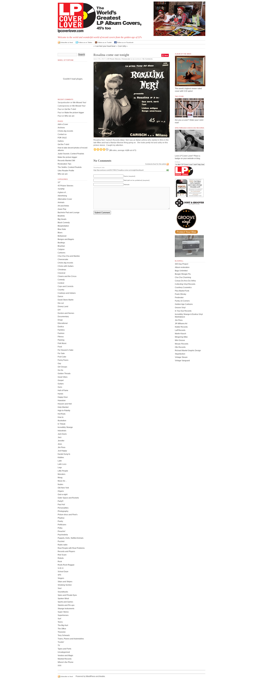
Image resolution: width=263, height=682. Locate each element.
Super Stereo (63, 612)
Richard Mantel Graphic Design (188, 350)
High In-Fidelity (64, 410)
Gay (59, 363)
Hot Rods (61, 414)
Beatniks (61, 216)
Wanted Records (65, 659)
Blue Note (62, 229)
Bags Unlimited (181, 271)
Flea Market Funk (182, 291)
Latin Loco (62, 464)
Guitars (61, 384)
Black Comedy (64, 222)
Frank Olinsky (180, 294)
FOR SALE (62, 138)
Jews (60, 444)
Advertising (62, 196)
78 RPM (61, 189)
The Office (62, 629)
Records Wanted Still (66, 160)
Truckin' (61, 642)
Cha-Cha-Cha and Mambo (69, 256)
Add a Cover (63, 124)
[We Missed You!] (190, 83)
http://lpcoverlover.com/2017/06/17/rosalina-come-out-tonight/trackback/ (118, 170)
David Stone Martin (66, 300)
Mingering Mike (181, 337)
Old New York (63, 488)
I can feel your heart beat (105, 46)
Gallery (61, 141)
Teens (60, 622)
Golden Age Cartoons (184, 304)
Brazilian (61, 246)
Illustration (62, 421)
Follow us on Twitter (85, 42)
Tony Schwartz (64, 635)
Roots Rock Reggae (66, 565)
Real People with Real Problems (71, 548)
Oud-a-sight (62, 494)
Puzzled (61, 541)
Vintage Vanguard (182, 361)
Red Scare (62, 555)
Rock (60, 561)
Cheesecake (125, 59)
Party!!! (60, 501)
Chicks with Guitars (66, 266)
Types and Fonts (64, 649)
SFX (59, 575)
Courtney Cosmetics (183, 287)
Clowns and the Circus (67, 276)
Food (60, 347)
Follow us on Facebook (125, 42)
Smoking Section (65, 585)
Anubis (102, 676)
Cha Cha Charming (183, 277)
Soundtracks (63, 592)
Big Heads (62, 219)
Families (61, 330)
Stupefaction (180, 354)
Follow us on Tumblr (105, 42)
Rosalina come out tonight (111, 55)
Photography (63, 511)
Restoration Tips (64, 164)
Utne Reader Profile (66, 171)
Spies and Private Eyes (67, 595)
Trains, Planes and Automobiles (71, 639)
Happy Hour (63, 397)
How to (60, 417)
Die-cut (61, 303)
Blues (60, 233)
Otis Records (180, 347)
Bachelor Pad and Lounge (68, 212)
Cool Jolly (122, 46)
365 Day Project (181, 264)
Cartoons (61, 253)
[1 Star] (94, 149)
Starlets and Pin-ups (66, 605)
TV (59, 645)
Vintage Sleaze (181, 357)
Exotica (61, 327)
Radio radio (62, 545)
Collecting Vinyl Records (185, 284)
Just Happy (62, 451)
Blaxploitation (63, 226)
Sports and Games (65, 602)
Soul (59, 588)
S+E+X (60, 568)
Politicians (62, 525)
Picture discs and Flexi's (67, 515)
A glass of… (62, 192)
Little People (63, 471)
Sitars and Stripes (65, 582)
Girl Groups (62, 367)
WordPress (90, 676)
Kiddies (61, 457)
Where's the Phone (65, 662)
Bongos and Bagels (66, 239)
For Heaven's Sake (65, 350)
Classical (61, 273)
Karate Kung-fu (64, 454)
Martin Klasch (180, 334)
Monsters (61, 474)
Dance (60, 296)
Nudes (60, 484)
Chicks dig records (65, 131)
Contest (61, 283)
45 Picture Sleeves (114, 59)
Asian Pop (62, 209)
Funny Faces (63, 360)
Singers (61, 578)
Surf (59, 619)
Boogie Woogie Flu (183, 274)
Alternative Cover (65, 199)
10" (59, 182)
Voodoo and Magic (65, 655)
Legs (60, 467)
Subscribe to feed (66, 42)
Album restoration (182, 267)
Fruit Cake (62, 357)
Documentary (63, 316)
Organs (61, 491)
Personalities (63, 508)
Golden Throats (64, 373)
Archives (61, 128)
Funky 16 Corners (182, 301)
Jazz (59, 437)
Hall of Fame (63, 390)
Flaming (61, 340)
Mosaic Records (181, 344)
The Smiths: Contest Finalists (70, 167)
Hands (60, 394)
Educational (63, 323)
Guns (60, 387)
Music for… (62, 481)
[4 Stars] (104, 149)
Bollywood (62, 236)
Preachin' (61, 531)
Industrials (62, 431)
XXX (59, 665)
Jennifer (61, 441)
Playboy (61, 518)
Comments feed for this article (155, 164)
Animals (61, 202)
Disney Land (63, 306)
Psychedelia (63, 535)
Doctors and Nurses (66, 313)
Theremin (62, 632)
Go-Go (60, 370)
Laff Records (180, 330)
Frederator (179, 297)
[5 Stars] (107, 149)
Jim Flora (61, 447)
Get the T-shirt (70, 109)
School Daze (63, 571)
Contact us (62, 134)
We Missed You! (79, 102)
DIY (59, 310)
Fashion (61, 333)
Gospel (61, 380)
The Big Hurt (63, 625)
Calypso (61, 249)
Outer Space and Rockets (68, 498)
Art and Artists (63, 206)
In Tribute (61, 424)
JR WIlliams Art (181, 323)
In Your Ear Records (183, 311)
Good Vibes (62, 377)
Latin (60, 461)
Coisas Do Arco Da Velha (185, 281)
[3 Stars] (101, 149)
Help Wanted (63, 407)
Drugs (60, 320)
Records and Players (66, 551)
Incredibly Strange (65, 427)
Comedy (61, 280)
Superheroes (63, 615)
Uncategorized (64, 652)
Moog (60, 478)
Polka (60, 528)
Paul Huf (61, 504)
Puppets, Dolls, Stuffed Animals (70, 538)
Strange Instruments (66, 609)
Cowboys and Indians (67, 293)
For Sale (61, 353)
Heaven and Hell (65, 404)
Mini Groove (180, 340)
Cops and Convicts (65, 286)
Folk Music (62, 343)
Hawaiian (62, 400)
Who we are (69, 116)
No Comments (148, 59)
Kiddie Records (181, 327)
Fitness (61, 337)
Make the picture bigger (74, 113)
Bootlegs (61, 243)
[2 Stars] (98, 149)
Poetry (60, 521)
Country (61, 290)
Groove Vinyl (180, 307)
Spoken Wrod (63, 598)
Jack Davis (62, 434)
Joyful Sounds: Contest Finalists (71, 154)
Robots (61, 558)
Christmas (62, 270)
